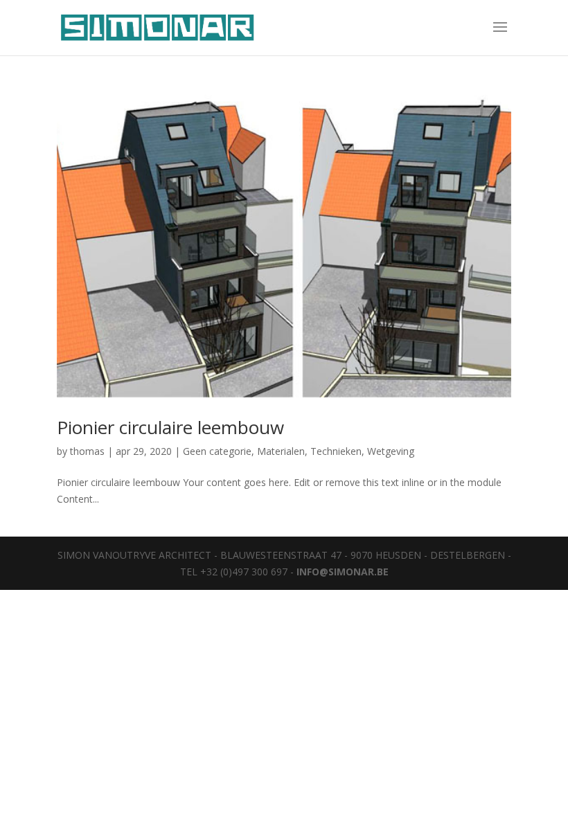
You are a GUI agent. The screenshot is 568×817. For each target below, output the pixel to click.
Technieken (336, 451)
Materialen (281, 451)
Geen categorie (217, 451)
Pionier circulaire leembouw (170, 427)
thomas (87, 451)
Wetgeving (390, 451)
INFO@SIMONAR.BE (342, 571)
